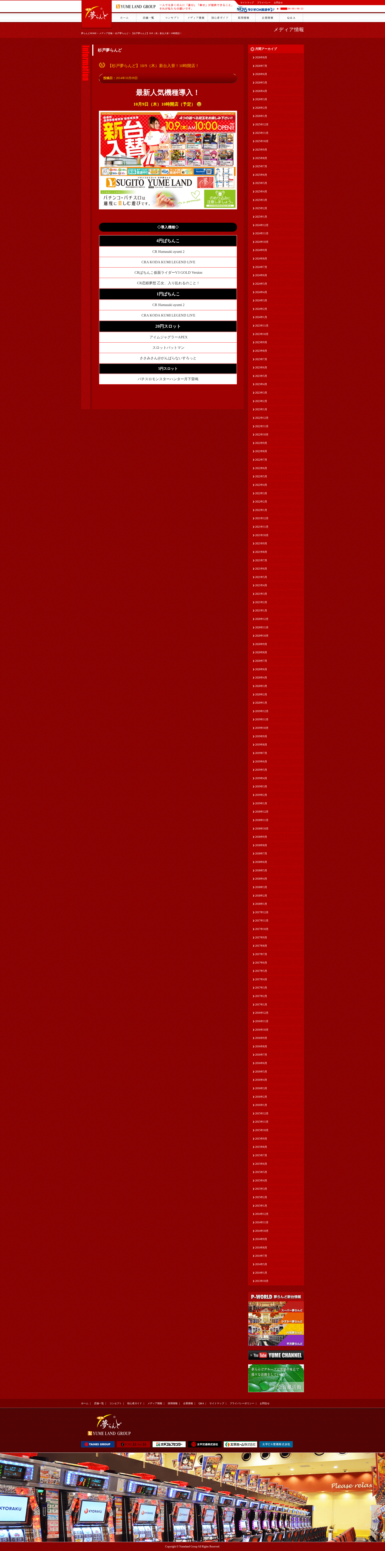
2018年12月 (261, 811)
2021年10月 (261, 535)
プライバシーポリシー (242, 1403)
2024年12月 (261, 225)
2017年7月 (261, 954)
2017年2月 (261, 996)
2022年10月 (261, 434)
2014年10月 (261, 1230)
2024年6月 (261, 275)
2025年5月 (261, 183)
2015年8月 (261, 1146)
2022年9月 (261, 443)
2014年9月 (261, 1239)
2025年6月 (261, 174)
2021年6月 (261, 568)
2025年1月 (261, 216)
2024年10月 (261, 241)
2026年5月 (261, 82)
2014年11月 (261, 1222)
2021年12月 (261, 518)
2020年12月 (261, 619)
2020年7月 (261, 660)
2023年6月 (261, 367)
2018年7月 (261, 853)
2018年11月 (261, 820)
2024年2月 (261, 309)
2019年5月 (261, 769)
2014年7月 (261, 1255)
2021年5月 (261, 577)
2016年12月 (261, 1012)
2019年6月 (261, 761)
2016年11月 (261, 1021)
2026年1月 (261, 116)
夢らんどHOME (88, 33)
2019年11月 (261, 719)
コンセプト (115, 1403)
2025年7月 (261, 166)
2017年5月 (261, 971)
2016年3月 (261, 1088)
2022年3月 (261, 493)
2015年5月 (261, 1172)
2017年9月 (261, 937)
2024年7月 (261, 267)
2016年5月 (261, 1071)
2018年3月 (261, 887)
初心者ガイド (134, 1403)
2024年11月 (261, 233)
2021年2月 (261, 602)
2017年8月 (261, 945)
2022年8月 (261, 451)
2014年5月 (261, 1264)
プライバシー (263, 2)
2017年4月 (261, 979)
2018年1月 (261, 903)
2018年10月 (261, 828)
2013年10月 (261, 1281)
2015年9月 (261, 1138)
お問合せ (278, 2)
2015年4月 (261, 1180)
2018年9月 (261, 836)
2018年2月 (261, 895)
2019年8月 (261, 744)
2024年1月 (261, 317)
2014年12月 (261, 1214)
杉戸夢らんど (122, 33)
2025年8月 (261, 158)
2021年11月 (261, 526)
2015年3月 (261, 1188)
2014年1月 (261, 1272)
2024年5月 (261, 283)
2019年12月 (261, 711)
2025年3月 (261, 200)
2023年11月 (261, 325)
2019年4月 (261, 778)
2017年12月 (261, 912)
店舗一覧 (99, 1403)
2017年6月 (261, 962)
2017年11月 (261, 920)
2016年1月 (261, 1105)
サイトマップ (247, 2)
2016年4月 (261, 1079)
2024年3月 (261, 300)
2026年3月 (261, 99)
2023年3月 (261, 392)
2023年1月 (261, 409)
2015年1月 (261, 1205)
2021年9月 (261, 543)
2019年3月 (261, 786)
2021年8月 (261, 552)
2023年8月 (261, 350)
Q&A (201, 1403)
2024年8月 (261, 258)
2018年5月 (261, 870)
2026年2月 (261, 107)
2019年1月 (261, 803)
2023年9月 (261, 342)
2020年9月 (261, 644)
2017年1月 (261, 1004)
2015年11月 (261, 1121)
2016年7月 (261, 1054)
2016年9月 (261, 1038)
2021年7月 (261, 560)
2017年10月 (261, 929)
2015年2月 (261, 1197)
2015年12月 (261, 1113)
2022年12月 (261, 417)
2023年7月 (261, 359)
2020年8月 (261, 652)
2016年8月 (261, 1046)
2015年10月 (261, 1130)
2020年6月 (261, 669)
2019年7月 (261, 753)
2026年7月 (261, 65)
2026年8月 (261, 57)
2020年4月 (261, 677)
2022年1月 (261, 510)
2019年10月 (261, 728)
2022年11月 (261, 426)
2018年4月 (261, 878)
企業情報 (188, 1403)
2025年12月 (261, 124)
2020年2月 (261, 694)
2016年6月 (261, 1063)
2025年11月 (261, 133)
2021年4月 (261, 585)
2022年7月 (261, 459)
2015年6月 (261, 1163)
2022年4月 (261, 484)
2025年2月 (261, 208)
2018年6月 (261, 862)
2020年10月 (261, 635)
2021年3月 (261, 593)
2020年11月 (261, 627)
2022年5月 (261, 476)
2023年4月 (261, 384)
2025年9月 (261, 149)
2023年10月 (261, 334)
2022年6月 (261, 468)
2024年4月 (261, 292)
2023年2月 (261, 401)
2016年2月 (261, 1096)
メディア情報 (106, 33)
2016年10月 (261, 1029)
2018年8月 (261, 845)
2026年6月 (261, 74)
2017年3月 (261, 987)
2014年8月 (261, 1247)
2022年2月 (261, 501)
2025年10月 (261, 141)
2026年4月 (261, 91)
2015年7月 (261, 1155)
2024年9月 (261, 250)
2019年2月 (261, 795)
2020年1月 (261, 702)
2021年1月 (261, 610)
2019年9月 (261, 736)
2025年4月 (261, 191)
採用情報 (173, 1403)
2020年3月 (261, 686)
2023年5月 (261, 376)
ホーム (84, 1403)
